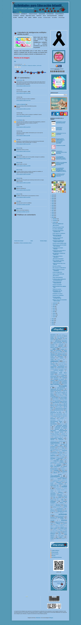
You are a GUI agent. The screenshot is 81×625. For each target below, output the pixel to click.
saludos (62, 525)
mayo (54, 309)
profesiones (52, 514)
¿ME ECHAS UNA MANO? (58, 258)
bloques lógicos (58, 352)
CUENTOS (35, 17)
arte (66, 342)
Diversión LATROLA (57, 266)
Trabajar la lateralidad (57, 284)
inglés (58, 459)
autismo (63, 349)
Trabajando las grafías (60, 145)
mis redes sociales (46, 17)
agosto (54, 304)
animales (52, 338)
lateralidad (62, 467)
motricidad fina (54, 485)
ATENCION (22, 15)
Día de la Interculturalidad (62, 396)
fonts (63, 448)
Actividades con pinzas (57, 293)
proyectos (52, 517)
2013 (53, 217)
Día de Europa (58, 394)
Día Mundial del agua (56, 416)
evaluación (61, 439)
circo (64, 361)
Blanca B (19, 155)
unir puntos (61, 535)
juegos (59, 465)
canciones (61, 356)
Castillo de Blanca (55, 550)
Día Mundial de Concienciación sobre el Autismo (58, 413)
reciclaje (62, 518)
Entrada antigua (43, 240)
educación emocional (61, 426)
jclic (51, 463)
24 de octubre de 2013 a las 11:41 (23, 85)
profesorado (39, 65)
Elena (18, 201)
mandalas (60, 474)
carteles (52, 359)
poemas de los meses (57, 506)
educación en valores (61, 428)
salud (57, 525)
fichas (57, 445)
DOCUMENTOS (16, 15)
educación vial (64, 433)
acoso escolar (62, 334)
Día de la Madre (55, 397)
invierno (61, 462)
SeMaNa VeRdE (63, 528)
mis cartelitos (54, 17)
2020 (53, 205)
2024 (53, 198)
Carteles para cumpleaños (58, 295)
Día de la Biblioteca (60, 395)
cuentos (52, 380)
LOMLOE (55, 472)
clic (51, 362)
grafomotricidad (53, 452)
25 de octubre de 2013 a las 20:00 (23, 174)
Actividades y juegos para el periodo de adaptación (60, 174)
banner (65, 350)
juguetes (65, 466)
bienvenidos (55, 351)
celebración (54, 361)
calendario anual (61, 354)
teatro (59, 531)
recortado (53, 520)
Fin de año (60, 446)
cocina (56, 362)
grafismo (55, 451)
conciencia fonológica (58, 370)
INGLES (44, 15)
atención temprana (54, 347)
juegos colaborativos (55, 466)
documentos (24, 65)
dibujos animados (61, 417)
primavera (52, 510)
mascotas (52, 478)
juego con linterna (57, 463)
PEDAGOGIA (20, 17)
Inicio (32, 240)
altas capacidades (61, 337)
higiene (60, 455)
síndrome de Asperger (62, 529)
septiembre (55, 303)
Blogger (51, 617)
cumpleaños (64, 381)
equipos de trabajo (55, 434)
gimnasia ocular (63, 449)
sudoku (61, 530)
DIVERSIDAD (60, 15)
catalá (64, 359)
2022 (53, 201)
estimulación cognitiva (56, 438)
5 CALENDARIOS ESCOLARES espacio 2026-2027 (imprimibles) (61, 157)
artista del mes (62, 343)
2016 (53, 212)
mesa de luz (64, 480)
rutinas (51, 525)
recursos (64, 520)
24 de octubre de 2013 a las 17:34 (23, 100)
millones (62, 481)
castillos (59, 359)
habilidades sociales (61, 454)
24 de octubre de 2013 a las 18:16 (23, 108)
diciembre (55, 218)
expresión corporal (54, 444)
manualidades (55, 476)
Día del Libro (64, 402)
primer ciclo (59, 510)
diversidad (53, 422)
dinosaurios (53, 418)
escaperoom (63, 434)
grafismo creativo (62, 451)
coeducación (62, 362)
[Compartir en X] (17, 67)
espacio (60, 435)
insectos (65, 459)
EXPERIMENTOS (24, 13)
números (60, 492)
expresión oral (64, 444)
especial (65, 435)
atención (60, 346)
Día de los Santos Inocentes (61, 401)
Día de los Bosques (57, 400)
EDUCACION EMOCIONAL (52, 15)
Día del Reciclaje (59, 407)
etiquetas (52, 439)
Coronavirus (62, 376)
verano (52, 537)
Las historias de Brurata (57, 557)
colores (54, 365)
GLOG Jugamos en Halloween (59, 233)
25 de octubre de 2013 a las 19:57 (23, 151)
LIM (51, 471)
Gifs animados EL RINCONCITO (59, 267)
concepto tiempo (61, 367)
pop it (60, 507)
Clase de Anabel (55, 553)
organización (53, 496)
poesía (65, 506)
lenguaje (56, 470)
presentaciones (60, 508)
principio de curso (62, 511)
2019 (53, 207)
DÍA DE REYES (56, 402)
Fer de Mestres (20, 120)
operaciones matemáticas (56, 494)
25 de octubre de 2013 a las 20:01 (23, 190)
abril (54, 311)
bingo (61, 351)
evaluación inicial (62, 441)
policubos (55, 507)
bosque (64, 352)
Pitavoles (53, 555)
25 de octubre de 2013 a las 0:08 (23, 135)
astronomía (52, 346)
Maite (18, 139)
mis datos (40, 17)
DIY (61, 422)
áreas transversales (58, 342)
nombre (52, 491)
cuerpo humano (56, 381)
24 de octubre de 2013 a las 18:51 (23, 116)
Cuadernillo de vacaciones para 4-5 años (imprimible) (61, 152)
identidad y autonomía (57, 458)
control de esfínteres (54, 375)
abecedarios (53, 334)
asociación (61, 344)
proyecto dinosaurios (60, 516)
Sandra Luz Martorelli (21, 104)
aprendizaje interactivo (61, 341)
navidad (64, 486)
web (57, 538)
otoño (60, 497)
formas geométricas (54, 449)
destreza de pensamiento (55, 390)
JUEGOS (29, 17)
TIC (60, 533)
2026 (53, 195)
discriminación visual (56, 421)
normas (59, 491)
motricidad (61, 483)
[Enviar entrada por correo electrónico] (24, 64)
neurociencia (58, 488)
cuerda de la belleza (62, 380)
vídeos (61, 537)
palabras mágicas (56, 498)
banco (51, 350)
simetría (54, 529)
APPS (26, 17)
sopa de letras (55, 530)
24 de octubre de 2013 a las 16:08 (23, 93)
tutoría (59, 534)
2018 (53, 208)
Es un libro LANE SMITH (58, 228)
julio (54, 306)
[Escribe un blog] (16, 67)
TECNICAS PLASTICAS (33, 13)
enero (54, 316)
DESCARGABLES (16, 13)
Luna (51, 474)
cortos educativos (54, 377)
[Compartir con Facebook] (18, 67)
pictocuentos (62, 503)
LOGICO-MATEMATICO (59, 13)
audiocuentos (64, 347)
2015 (53, 213)
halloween (53, 455)
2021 (53, 203)
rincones (65, 523)
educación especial (59, 429)
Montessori (59, 482)
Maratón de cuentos (54, 477)
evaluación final (53, 441)
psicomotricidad (53, 518)
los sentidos (62, 472)
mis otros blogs (61, 17)
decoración (56, 383)
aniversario (60, 338)
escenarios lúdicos (53, 435)
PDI (62, 500)
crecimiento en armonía (59, 379)
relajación (58, 523)
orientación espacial (62, 496)
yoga (51, 539)
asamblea (52, 344)
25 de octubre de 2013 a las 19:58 (23, 158)
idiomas (52, 459)
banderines (58, 350)
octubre (54, 222)
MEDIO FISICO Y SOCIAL (30, 15)
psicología (61, 517)
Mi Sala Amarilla (55, 552)
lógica (59, 471)
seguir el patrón (54, 528)
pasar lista (63, 498)
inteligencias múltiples (32, 65)
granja (61, 452)
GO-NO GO (58, 450)
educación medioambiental (58, 430)
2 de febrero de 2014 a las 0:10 (23, 211)
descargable (63, 386)
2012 (53, 318)
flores (59, 448)
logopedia (65, 471)
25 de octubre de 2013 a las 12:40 (23, 144)
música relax (56, 486)
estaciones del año (59, 437)
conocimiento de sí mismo (57, 371)
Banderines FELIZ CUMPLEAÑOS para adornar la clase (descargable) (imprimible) (60, 141)
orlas (54, 497)
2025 (53, 196)
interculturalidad (53, 462)
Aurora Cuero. (20, 80)
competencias (62, 365)
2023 (53, 200)
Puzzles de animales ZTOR (58, 227)
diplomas (62, 418)
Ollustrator (38, 617)
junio (54, 308)
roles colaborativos (61, 524)
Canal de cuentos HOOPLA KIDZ (59, 243)
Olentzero (62, 493)
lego (51, 470)
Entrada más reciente (18, 240)
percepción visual (54, 503)
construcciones (61, 374)
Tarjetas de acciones (57, 289)
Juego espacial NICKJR (58, 277)
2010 (53, 322)
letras (63, 470)
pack (66, 497)
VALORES (15, 17)
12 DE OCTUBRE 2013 (57, 272)
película (62, 502)
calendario (20, 65)
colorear (52, 364)
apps (57, 339)
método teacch (55, 481)
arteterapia (55, 343)
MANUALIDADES (42, 13)
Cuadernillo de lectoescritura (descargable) (59, 128)
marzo (54, 313)
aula (54, 349)
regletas (52, 523)
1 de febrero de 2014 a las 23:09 (23, 204)
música (65, 485)
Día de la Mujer (64, 397)
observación (53, 493)
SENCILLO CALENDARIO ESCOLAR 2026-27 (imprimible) (61, 163)
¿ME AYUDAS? (56, 225)
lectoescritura (54, 469)
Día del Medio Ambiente (62, 405)
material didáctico (62, 478)
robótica (54, 524)
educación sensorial (54, 433)
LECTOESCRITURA (50, 13)
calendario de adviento (55, 355)
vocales (52, 538)
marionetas (62, 477)
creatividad (64, 377)
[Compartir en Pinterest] (20, 67)
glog (51, 450)
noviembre (55, 220)
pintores (52, 505)
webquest (63, 538)
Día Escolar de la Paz (58, 410)
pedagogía (53, 501)
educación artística (62, 425)
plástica (65, 505)
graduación (64, 450)
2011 (53, 320)
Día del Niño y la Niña (57, 406)
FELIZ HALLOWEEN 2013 (58, 223)
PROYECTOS (39, 15)
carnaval (52, 358)
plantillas (58, 505)
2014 (53, 215)
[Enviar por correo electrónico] (15, 67)
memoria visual (57, 480)
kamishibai (56, 467)
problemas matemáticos (60, 512)
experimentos (55, 443)
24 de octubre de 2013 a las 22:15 (23, 127)
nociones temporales (61, 489)
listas (54, 471)
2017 (53, 210)
